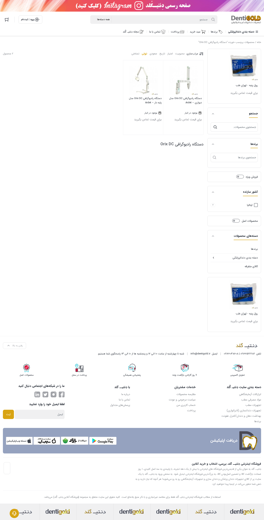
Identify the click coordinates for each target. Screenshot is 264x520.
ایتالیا (249, 205)
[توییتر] (45, 394)
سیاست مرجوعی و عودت (182, 400)
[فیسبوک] (62, 394)
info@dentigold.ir (200, 354)
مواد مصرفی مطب (251, 400)
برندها (254, 249)
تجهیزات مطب (253, 405)
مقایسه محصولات (186, 394)
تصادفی (135, 54)
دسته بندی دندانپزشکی (245, 258)
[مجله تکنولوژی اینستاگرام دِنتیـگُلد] (53, 394)
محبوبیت (180, 54)
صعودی (153, 54)
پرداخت (191, 410)
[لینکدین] (37, 394)
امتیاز (170, 54)
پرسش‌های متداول (120, 405)
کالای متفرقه (251, 266)
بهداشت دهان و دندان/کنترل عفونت (241, 416)
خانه (259, 42)
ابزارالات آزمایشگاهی (250, 394)
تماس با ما (124, 400)
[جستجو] (215, 127)
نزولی (144, 54)
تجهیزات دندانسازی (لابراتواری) (244, 410)
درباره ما (125, 394)
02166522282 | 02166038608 (239, 354)
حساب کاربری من (186, 405)
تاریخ (162, 54)
